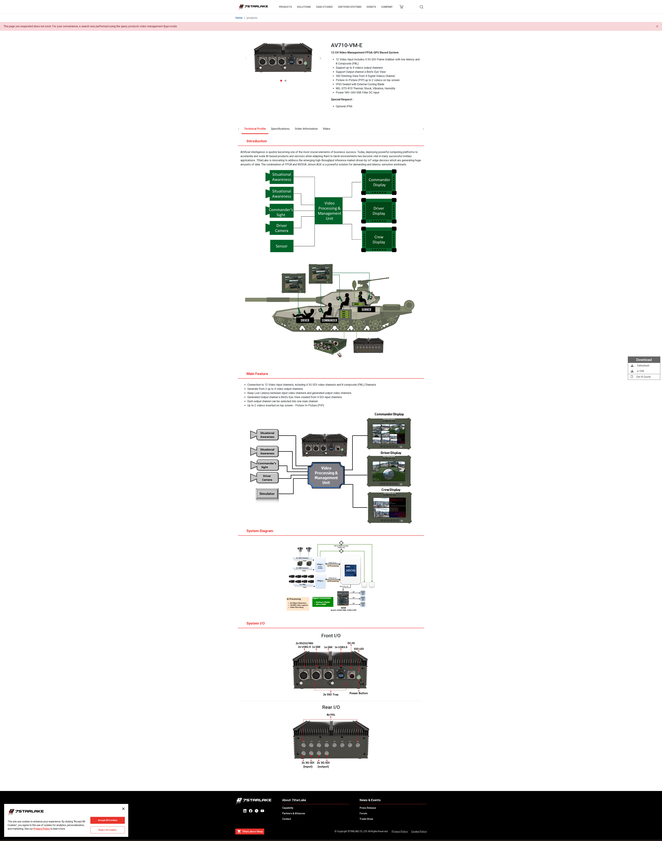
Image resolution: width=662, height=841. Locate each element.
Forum (363, 813)
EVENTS (371, 7)
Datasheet (642, 365)
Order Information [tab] (306, 128)
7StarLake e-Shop (252, 831)
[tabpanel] (283, 58)
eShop (401, 7)
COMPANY (387, 7)
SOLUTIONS (304, 7)
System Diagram (260, 531)
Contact (286, 819)
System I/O (256, 623)
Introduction (257, 141)
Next (320, 58)
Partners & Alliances (293, 813)
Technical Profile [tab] (255, 128)
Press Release (368, 808)
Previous (246, 58)
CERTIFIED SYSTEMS (350, 7)
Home (239, 17)
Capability (287, 808)
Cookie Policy (419, 831)
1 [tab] (281, 79)
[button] (283, 58)
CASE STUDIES (324, 7)
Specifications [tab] (280, 128)
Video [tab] (326, 128)
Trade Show (366, 819)
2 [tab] (285, 79)
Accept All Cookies (107, 820)
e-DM (640, 371)
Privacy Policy (400, 831)
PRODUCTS (285, 7)
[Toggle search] (421, 7)
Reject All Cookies (108, 830)
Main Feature (257, 374)
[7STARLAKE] (253, 6)
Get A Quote (643, 376)
